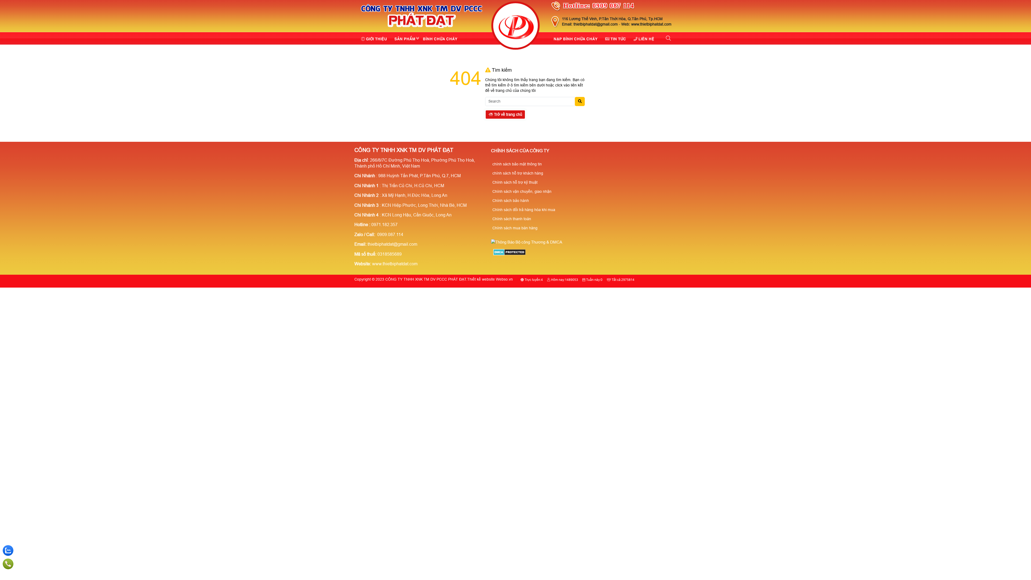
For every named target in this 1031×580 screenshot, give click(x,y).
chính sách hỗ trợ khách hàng (517, 173)
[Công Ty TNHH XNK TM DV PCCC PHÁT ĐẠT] (421, 29)
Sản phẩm (404, 38)
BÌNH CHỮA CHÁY (440, 38)
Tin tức (618, 38)
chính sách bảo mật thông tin (517, 164)
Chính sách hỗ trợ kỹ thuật (515, 182)
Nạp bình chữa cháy (576, 38)
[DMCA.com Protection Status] (509, 254)
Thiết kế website (481, 279)
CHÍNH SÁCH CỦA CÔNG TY (520, 150)
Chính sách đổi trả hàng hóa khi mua (523, 210)
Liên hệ (646, 38)
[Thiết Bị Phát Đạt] (515, 26)
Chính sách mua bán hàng (515, 228)
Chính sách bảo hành (510, 200)
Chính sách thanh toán (511, 219)
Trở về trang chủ (507, 114)
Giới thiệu (376, 38)
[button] (669, 38)
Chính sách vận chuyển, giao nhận (521, 191)
